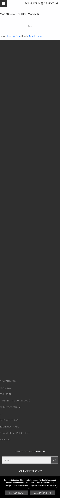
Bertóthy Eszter (35, 36)
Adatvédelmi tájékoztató (15, 433)
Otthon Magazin (13, 36)
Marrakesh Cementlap (40, 3)
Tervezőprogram (10, 407)
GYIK (2, 413)
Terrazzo (5, 388)
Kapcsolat (6, 439)
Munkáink (6, 394)
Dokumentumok (9, 420)
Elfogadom (16, 492)
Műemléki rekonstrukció (15, 401)
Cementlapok (8, 381)
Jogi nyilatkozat (10, 427)
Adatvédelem (42, 492)
